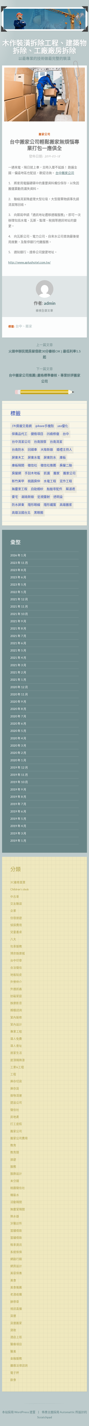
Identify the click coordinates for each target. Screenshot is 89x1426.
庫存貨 (14, 1088)
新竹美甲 (18, 481)
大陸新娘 (47, 449)
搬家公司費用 (19, 1138)
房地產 (14, 1117)
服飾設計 (16, 1173)
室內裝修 (16, 1017)
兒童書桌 (16, 932)
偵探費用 (16, 925)
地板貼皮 (16, 974)
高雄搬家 (66, 504)
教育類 (14, 1152)
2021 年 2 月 (18, 672)
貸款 (13, 1330)
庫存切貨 (16, 1081)
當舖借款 (16, 1230)
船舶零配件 (54, 489)
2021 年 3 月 (18, 665)
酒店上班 (16, 1337)
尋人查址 (16, 1045)
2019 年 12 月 (19, 767)
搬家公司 (44, 134)
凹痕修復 (53, 434)
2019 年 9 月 (18, 789)
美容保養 (16, 1273)
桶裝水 (14, 1195)
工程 (13, 1074)
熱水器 (14, 1216)
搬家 (28, 326)
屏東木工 (18, 457)
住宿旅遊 (16, 918)
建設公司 (16, 1102)
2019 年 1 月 (18, 840)
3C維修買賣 (17, 882)
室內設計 (16, 1024)
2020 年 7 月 (18, 716)
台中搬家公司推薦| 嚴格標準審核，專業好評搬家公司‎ (44, 375)
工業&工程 (17, 1067)
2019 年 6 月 (18, 811)
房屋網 (16, 473)
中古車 (14, 896)
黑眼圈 (38, 512)
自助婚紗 (37, 489)
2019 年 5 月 (18, 818)
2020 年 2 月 (18, 752)
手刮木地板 (32, 473)
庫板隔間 (18, 465)
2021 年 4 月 (18, 657)
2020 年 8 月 (18, 709)
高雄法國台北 (21, 512)
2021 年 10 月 (19, 614)
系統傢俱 (16, 1252)
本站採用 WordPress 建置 (18, 1412)
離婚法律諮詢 (19, 1365)
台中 (19, 326)
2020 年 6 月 (18, 723)
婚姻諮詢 (16, 1010)
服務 (13, 1166)
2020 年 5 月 (18, 730)
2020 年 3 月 (18, 745)
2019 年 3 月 (18, 833)
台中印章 (16, 960)
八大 (13, 939)
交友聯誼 (16, 903)
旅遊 (13, 1159)
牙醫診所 (16, 1223)
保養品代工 (19, 434)
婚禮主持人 (64, 449)
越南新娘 (28, 497)
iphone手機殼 (44, 426)
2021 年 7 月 (18, 636)
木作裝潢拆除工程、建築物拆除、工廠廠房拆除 (44, 47)
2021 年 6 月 (18, 643)
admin (49, 303)
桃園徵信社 (17, 1188)
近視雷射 (43, 497)
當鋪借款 (16, 1237)
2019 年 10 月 (19, 782)
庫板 (63, 457)
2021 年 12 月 (19, 599)
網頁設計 (16, 1266)
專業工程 (16, 1031)
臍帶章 (14, 1301)
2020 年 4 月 (18, 738)
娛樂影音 (16, 1003)
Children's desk (19, 889)
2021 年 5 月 (18, 650)
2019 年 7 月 (18, 804)
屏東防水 (50, 457)
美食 (13, 1280)
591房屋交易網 (22, 426)
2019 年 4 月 (18, 826)
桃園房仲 (34, 481)
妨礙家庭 (16, 996)
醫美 (13, 1351)
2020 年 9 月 (18, 701)
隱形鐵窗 (50, 504)
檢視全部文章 (44, 310)
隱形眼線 (34, 504)
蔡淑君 (70, 489)
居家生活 (16, 1052)
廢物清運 (16, 1095)
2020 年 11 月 (19, 694)
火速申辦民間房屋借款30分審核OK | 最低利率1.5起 (44, 351)
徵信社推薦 (48, 465)
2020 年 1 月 (18, 760)
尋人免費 (16, 1038)
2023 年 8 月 (18, 570)
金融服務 (16, 1358)
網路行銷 (16, 1259)
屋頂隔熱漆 (17, 1060)
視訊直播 (16, 1308)
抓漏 (47, 473)
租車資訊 (16, 1244)
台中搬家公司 (64, 173)
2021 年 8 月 (18, 628)
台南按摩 (40, 441)
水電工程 (50, 481)
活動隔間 (16, 1202)
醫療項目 (16, 1344)
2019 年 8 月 (18, 796)
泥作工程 (66, 481)
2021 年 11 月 (19, 606)
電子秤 (14, 1372)
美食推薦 (16, 1287)
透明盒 (58, 497)
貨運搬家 (16, 1323)
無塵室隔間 (17, 1209)
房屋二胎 (66, 465)
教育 (13, 1145)
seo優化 (62, 426)
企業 (13, 910)
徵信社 (32, 465)
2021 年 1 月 (18, 679)
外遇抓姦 (16, 989)
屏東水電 (34, 457)
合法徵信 (16, 967)
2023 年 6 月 (18, 577)
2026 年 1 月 (18, 555)
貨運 (13, 1315)
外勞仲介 (16, 981)
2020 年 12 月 (19, 687)
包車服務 (16, 946)
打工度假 (16, 1124)
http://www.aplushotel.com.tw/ (29, 262)
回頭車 (32, 449)
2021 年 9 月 (18, 621)
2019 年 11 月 (19, 774)
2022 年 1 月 (18, 592)
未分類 (14, 1181)
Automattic (67, 1412)
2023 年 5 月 (18, 584)
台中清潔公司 (21, 441)
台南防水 (18, 449)
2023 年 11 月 (19, 562)
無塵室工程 (19, 489)
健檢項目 (37, 434)
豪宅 (15, 497)
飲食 (13, 1379)
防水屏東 (18, 504)
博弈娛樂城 (17, 953)
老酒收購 (16, 1294)
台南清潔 (56, 441)
